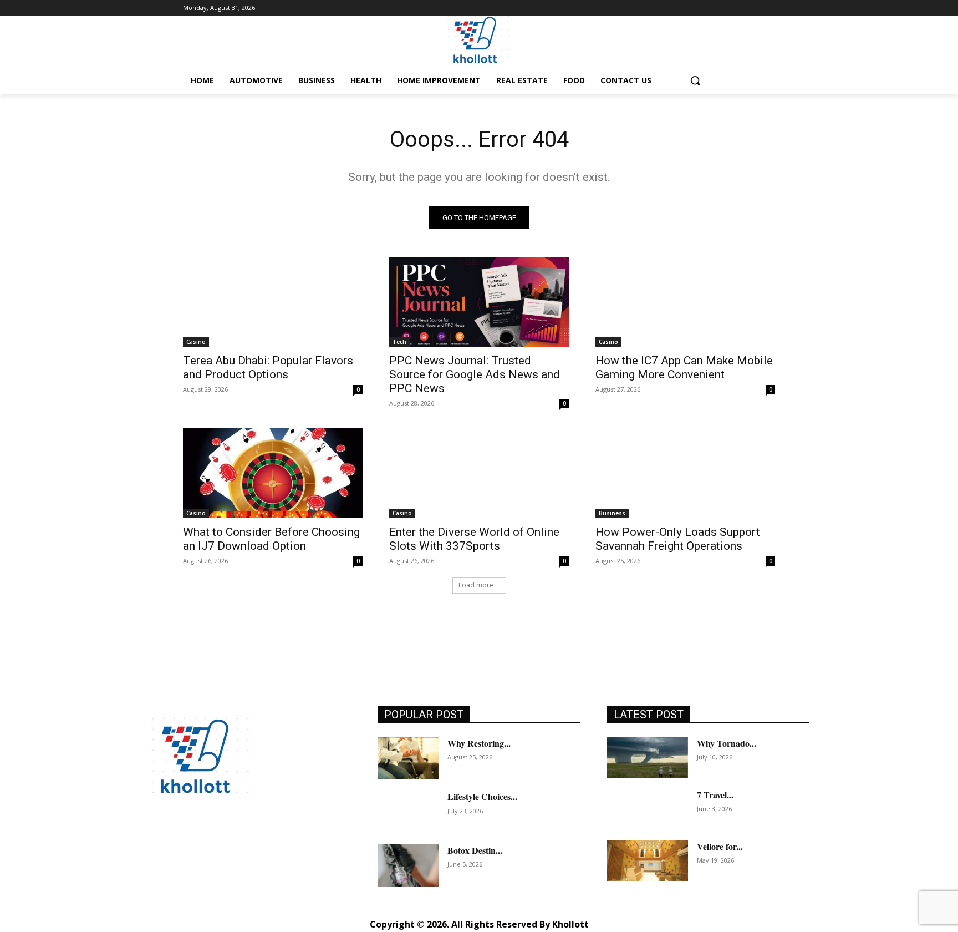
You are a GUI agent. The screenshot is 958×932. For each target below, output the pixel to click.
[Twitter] (258, 839)
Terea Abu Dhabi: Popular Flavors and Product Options (268, 367)
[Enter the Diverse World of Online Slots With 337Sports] (479, 473)
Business (612, 513)
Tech (399, 342)
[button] (695, 80)
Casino (196, 342)
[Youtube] (308, 839)
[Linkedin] (208, 839)
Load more (475, 585)
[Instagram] (183, 839)
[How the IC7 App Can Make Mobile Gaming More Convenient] (685, 302)
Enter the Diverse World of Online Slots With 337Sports (474, 539)
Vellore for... (720, 846)
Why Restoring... (479, 743)
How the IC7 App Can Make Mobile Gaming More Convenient (684, 367)
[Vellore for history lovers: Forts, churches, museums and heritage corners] (647, 860)
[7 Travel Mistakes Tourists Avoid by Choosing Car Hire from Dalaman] (647, 809)
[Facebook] (158, 839)
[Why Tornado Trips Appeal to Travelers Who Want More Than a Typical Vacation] (647, 757)
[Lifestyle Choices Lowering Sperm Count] (408, 812)
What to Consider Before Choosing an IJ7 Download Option (271, 539)
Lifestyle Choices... (482, 796)
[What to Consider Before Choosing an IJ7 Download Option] (273, 473)
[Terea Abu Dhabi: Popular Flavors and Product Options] (273, 302)
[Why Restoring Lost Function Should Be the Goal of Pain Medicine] (408, 758)
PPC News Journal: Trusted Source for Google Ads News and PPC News (474, 374)
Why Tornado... (726, 743)
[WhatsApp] (283, 839)
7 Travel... (715, 794)
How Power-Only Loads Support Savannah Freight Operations (677, 539)
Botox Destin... (474, 850)
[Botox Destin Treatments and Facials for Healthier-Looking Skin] (408, 865)
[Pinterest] (233, 839)
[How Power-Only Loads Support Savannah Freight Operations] (685, 473)
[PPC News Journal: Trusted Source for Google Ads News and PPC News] (479, 302)
